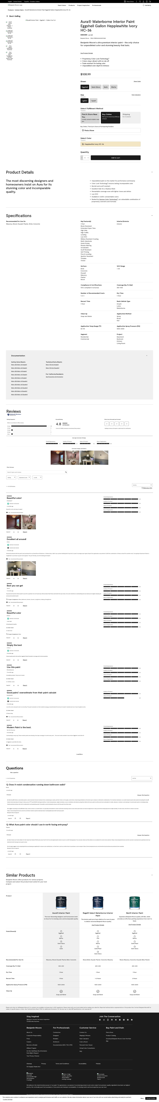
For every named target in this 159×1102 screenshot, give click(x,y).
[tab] (9, 25)
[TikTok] (131, 1020)
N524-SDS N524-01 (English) (19, 378)
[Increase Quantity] (88, 158)
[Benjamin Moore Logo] (15, 5)
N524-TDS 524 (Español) (52, 368)
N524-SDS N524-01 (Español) (19, 391)
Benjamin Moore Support (13, 812)
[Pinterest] (116, 1020)
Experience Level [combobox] (23, 477)
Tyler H (8, 588)
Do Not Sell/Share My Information (37, 1051)
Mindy (7, 787)
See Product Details (86, 53)
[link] (147, 1)
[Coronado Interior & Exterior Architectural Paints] (105, 1076)
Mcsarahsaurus (10, 669)
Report (25, 532)
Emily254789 (10, 695)
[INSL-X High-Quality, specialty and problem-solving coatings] (70, 1076)
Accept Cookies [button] (150, 1098)
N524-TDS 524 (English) (52, 364)
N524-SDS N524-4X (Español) (19, 394)
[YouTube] (112, 1020)
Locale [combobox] (35, 477)
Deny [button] (142, 1098)
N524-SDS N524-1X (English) (19, 371)
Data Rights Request (33, 1053)
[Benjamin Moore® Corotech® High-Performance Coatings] (35, 1076)
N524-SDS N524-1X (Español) (19, 381)
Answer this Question (143, 795)
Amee (8, 541)
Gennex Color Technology (108, 199)
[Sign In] (143, 1)
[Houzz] (123, 1020)
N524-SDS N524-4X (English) (19, 374)
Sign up (29, 1019)
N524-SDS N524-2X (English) (19, 368)
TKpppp (8, 827)
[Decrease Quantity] (82, 158)
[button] (32, 1)
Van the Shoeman (11, 730)
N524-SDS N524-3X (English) (19, 364)
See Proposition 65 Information (54, 376)
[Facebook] (100, 1020)
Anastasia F (9, 500)
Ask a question (14, 772)
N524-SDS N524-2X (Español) (19, 388)
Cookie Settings (7, 1099)
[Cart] (150, 1)
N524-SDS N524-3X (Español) (19, 384)
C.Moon (9, 647)
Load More (79, 754)
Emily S (8, 615)
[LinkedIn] (127, 1020)
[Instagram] (104, 1020)
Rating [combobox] (9, 477)
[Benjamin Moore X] (119, 1020)
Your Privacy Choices (33, 1056)
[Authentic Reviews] (14, 414)
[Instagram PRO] (108, 1020)
